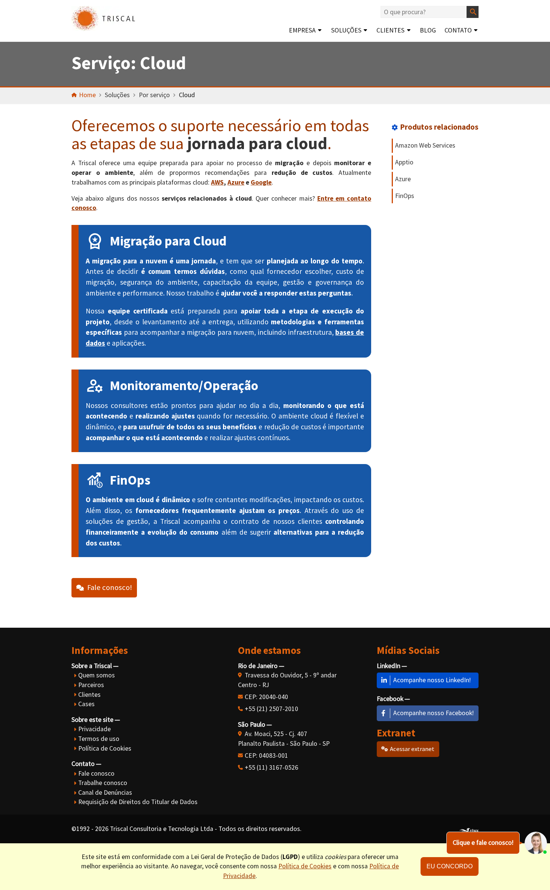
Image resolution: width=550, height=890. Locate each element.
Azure (235, 182)
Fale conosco (96, 773)
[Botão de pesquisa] (473, 12)
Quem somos (96, 675)
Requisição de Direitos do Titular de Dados (138, 802)
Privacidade (94, 729)
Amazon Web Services (425, 145)
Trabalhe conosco (102, 783)
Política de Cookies (104, 748)
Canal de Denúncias (105, 792)
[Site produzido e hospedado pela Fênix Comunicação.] (469, 829)
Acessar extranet (412, 749)
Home (87, 95)
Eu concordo (450, 866)
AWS (217, 182)
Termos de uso (98, 739)
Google (261, 182)
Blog (428, 30)
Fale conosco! (109, 587)
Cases (86, 704)
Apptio (404, 162)
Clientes (390, 30)
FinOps (404, 196)
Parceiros (91, 685)
